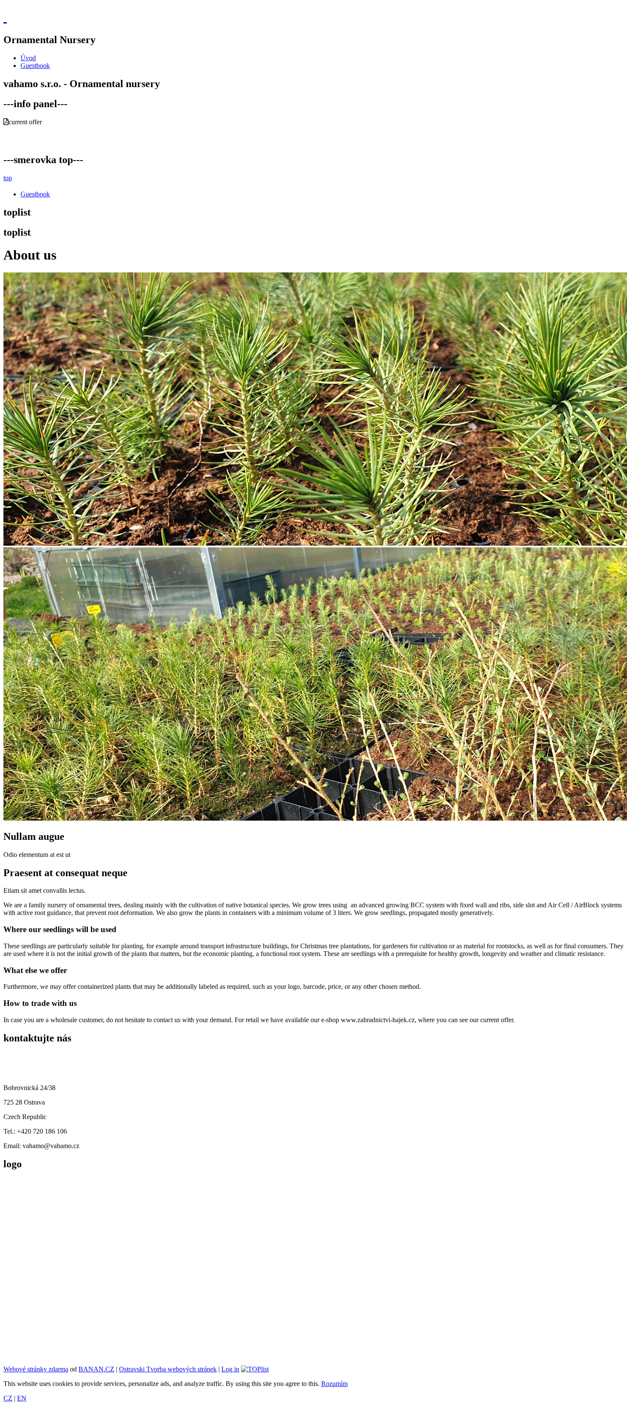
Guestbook (35, 65)
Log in (230, 1369)
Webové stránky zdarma (35, 1369)
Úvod (28, 57)
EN (21, 1398)
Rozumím (334, 1383)
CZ (7, 1398)
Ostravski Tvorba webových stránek (168, 1369)
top (7, 177)
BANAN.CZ (96, 1369)
